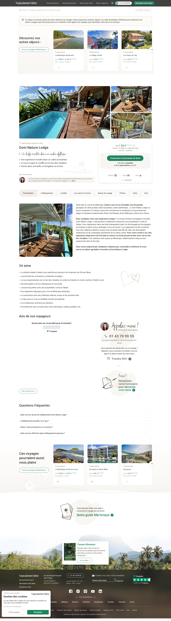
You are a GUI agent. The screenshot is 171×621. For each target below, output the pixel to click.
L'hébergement (47, 193)
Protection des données (64, 610)
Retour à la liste (144, 10)
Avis (137, 175)
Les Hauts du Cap (130, 55)
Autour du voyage (105, 193)
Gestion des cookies (80, 610)
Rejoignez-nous (108, 610)
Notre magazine (102, 3)
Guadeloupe (98, 602)
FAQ (128, 610)
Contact (134, 610)
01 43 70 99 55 (121, 336)
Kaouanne (127, 469)
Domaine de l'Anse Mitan (98, 469)
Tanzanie (122, 602)
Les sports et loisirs (82, 193)
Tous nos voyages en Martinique (33, 49)
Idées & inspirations (69, 3)
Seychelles (53, 602)
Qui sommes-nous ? (26, 580)
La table (63, 193)
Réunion (75, 602)
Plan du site (120, 610)
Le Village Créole (95, 55)
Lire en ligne (84, 560)
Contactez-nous (25, 587)
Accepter (38, 612)
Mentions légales (95, 610)
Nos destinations (53, 3)
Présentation (28, 193)
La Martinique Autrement (64, 55)
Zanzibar (110, 602)
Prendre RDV (120, 358)
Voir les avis (28, 391)
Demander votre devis (27, 584)
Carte (124, 175)
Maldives (64, 602)
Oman (132, 602)
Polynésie (86, 602)
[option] (69, 51)
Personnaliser (14, 612)
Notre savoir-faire (86, 3)
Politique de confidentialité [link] (12, 606)
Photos (111, 175)
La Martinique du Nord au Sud (66, 469)
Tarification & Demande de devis (125, 158)
